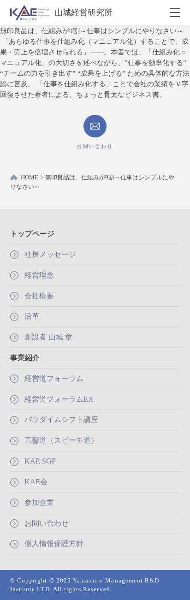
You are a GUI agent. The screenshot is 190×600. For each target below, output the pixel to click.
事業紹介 (25, 357)
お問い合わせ (46, 523)
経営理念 (39, 275)
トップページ (32, 233)
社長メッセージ (50, 254)
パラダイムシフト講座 (61, 419)
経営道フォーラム (53, 378)
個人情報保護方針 (53, 543)
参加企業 (39, 502)
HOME (29, 177)
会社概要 (39, 295)
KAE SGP (40, 461)
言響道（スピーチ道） (61, 440)
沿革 (31, 316)
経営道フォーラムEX (59, 399)
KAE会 (36, 481)
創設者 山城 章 (48, 337)
